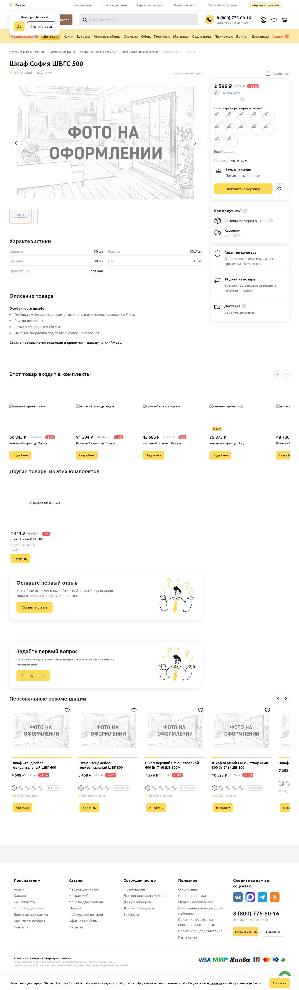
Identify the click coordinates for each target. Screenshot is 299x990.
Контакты (21, 927)
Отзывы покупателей (195, 902)
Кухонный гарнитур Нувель (162, 443)
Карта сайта (187, 937)
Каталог (20, 895)
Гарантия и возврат (150, 5)
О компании (188, 889)
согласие (215, 983)
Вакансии (131, 914)
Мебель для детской (86, 914)
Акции (277, 36)
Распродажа (22, 36)
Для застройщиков (139, 908)
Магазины (273, 931)
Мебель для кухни (84, 889)
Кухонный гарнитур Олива (28, 443)
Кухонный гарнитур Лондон (95, 443)
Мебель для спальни (86, 902)
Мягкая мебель (81, 895)
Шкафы (75, 908)
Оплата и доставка (114, 5)
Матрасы (76, 927)
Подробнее (20, 455)
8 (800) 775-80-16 (234, 17)
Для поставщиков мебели (145, 895)
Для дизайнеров (137, 902)
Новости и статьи (185, 5)
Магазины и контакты (222, 5)
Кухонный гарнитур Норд (227, 443)
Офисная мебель (83, 920)
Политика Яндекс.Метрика (200, 930)
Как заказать (82, 5)
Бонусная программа (265, 5)
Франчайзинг (134, 889)
